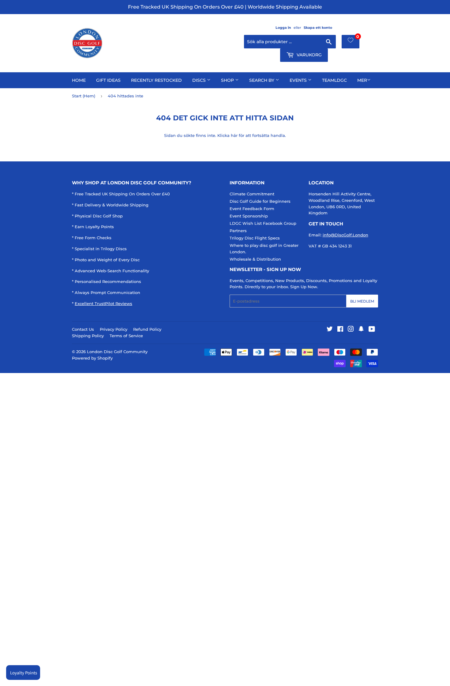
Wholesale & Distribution (255, 259)
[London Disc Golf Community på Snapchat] (361, 329)
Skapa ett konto (318, 27)
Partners (238, 230)
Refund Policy (147, 329)
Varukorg (308, 55)
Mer (362, 80)
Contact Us (83, 329)
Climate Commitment (252, 193)
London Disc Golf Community (117, 351)
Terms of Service (126, 335)
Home (79, 80)
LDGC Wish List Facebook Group (263, 223)
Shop (228, 80)
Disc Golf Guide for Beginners (260, 201)
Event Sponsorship (249, 215)
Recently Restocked (156, 80)
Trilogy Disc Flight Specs (255, 238)
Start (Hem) (83, 95)
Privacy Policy (113, 329)
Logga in (283, 27)
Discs (199, 80)
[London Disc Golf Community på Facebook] (340, 329)
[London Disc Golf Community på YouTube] (372, 329)
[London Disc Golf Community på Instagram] (351, 329)
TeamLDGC (334, 80)
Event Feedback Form (252, 208)
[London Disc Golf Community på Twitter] (330, 329)
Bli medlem (362, 301)
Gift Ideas (108, 80)
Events (299, 80)
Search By (262, 80)
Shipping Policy (88, 335)
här (234, 135)
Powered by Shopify (92, 358)
